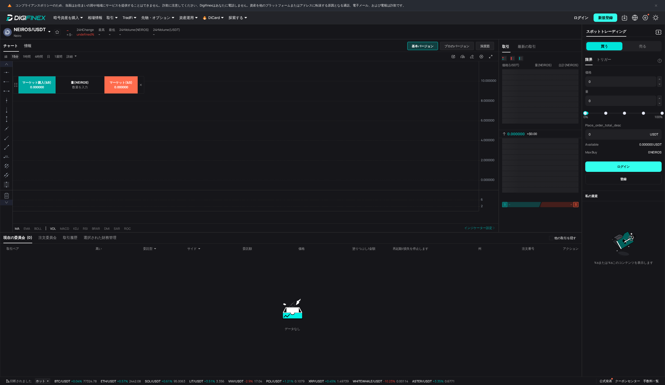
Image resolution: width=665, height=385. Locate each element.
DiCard (214, 17)
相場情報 (95, 17)
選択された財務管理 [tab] (100, 237)
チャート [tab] (10, 45)
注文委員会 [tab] (47, 237)
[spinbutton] (80, 87)
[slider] (585, 113)
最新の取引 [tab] (527, 46)
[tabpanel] (249, 142)
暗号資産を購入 (66, 17)
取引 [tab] (505, 46)
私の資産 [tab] (591, 196)
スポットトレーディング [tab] (606, 31)
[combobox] (151, 248)
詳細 (69, 56)
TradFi (127, 17)
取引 (110, 17)
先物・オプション (155, 17)
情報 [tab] (27, 45)
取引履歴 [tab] (70, 237)
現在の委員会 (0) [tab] (17, 237)
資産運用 (186, 17)
